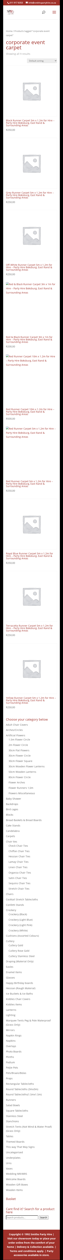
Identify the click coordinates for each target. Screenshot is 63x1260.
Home (9, 31)
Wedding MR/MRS (16, 1173)
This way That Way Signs (20, 1147)
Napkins (11, 1040)
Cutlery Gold (16, 945)
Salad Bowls (13, 1105)
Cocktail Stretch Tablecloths (22, 899)
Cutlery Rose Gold (19, 950)
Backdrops (12, 804)
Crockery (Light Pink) (20, 925)
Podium (10, 1062)
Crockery (11, 910)
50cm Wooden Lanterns (22, 771)
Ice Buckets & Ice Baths (19, 993)
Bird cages (12, 809)
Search (43, 1217)
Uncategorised (14, 1152)
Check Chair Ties (18, 845)
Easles (9, 966)
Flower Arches (17, 782)
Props (9, 1078)
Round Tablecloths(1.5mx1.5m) (24, 1094)
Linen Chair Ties (18, 867)
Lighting (10, 1015)
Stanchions (12, 1121)
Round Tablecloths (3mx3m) (22, 1089)
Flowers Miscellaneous (22, 793)
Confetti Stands (15, 905)
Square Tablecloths (17, 1110)
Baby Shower (13, 798)
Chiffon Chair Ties (19, 851)
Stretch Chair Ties (19, 888)
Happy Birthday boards (19, 983)
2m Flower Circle (18, 745)
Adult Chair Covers (17, 724)
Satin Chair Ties (18, 878)
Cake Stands (13, 825)
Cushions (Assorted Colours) (22, 935)
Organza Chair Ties (20, 872)
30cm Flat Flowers (19, 750)
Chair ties (11, 841)
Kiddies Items (14, 1004)
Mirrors (10, 1030)
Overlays (11, 1046)
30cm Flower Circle (20, 755)
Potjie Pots (12, 1067)
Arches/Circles (14, 730)
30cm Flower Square (20, 761)
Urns (9, 1163)
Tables (9, 1136)
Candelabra (13, 831)
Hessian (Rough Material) (20, 988)
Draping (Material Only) (19, 961)
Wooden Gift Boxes (17, 1184)
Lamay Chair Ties (19, 861)
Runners (11, 1099)
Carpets (10, 836)
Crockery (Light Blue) (21, 919)
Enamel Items (14, 972)
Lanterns (11, 1009)
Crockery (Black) (18, 914)
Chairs (9, 894)
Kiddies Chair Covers (18, 999)
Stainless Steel (14, 1116)
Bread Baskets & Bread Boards (24, 820)
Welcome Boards (16, 1179)
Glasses (10, 977)
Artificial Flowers (15, 735)
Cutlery (10, 941)
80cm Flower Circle (20, 777)
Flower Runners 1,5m (21, 787)
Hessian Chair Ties (19, 856)
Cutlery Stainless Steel (22, 956)
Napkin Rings (14, 1035)
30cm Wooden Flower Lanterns (27, 766)
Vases (9, 1168)
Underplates (13, 1157)
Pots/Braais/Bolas (16, 1073)
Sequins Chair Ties (19, 883)
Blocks (9, 814)
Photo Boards (14, 1051)
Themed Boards (15, 1141)
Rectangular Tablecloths (20, 1083)
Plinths (10, 1057)
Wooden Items (14, 1190)
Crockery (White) (18, 930)
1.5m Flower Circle (19, 739)
